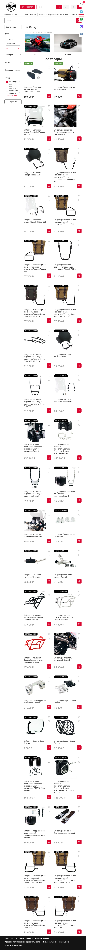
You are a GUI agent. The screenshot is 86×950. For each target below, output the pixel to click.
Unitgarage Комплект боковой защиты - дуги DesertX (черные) (33, 617)
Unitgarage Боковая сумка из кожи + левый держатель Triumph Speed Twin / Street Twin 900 (65, 879)
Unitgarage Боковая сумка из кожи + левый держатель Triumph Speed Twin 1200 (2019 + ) (35, 313)
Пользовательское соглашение (55, 942)
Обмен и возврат (42, 938)
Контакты (8, 938)
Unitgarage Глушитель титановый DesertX (33, 576)
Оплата (29, 938)
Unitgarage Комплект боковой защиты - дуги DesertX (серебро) (63, 617)
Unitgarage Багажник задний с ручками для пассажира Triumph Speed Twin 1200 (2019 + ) (34, 357)
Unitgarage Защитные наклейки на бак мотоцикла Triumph (33, 89)
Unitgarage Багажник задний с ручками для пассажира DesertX (33, 494)
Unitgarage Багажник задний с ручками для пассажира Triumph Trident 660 (65, 268)
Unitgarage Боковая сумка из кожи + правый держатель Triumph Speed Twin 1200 (65, 924)
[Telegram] (81, 12)
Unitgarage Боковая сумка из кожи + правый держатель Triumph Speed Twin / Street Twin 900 (35, 879)
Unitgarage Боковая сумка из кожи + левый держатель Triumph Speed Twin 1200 (35, 924)
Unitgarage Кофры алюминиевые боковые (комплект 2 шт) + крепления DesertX (33, 447)
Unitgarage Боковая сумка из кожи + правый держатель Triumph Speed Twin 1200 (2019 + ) (65, 313)
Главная (27, 32)
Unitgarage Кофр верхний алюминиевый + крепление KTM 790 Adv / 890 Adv (34, 834)
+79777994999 (30, 15)
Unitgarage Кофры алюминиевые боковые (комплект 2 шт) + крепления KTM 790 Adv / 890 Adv (34, 785)
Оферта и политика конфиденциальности (22, 942)
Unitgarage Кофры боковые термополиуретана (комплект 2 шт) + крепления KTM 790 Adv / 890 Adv (64, 787)
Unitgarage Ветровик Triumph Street (62, 355)
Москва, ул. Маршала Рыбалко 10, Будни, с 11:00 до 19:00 (60, 15)
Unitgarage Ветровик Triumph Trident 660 (32, 174)
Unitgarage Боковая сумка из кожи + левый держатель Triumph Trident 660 (65, 223)
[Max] (81, 26)
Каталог (29, 7)
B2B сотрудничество (13, 945)
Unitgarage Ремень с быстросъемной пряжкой (64, 832)
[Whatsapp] (81, 19)
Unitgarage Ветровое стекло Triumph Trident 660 (35, 221)
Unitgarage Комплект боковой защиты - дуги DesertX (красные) (33, 660)
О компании (8, 15)
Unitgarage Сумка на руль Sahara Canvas (64, 88)
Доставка (20, 938)
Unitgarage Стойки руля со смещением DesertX (35, 701)
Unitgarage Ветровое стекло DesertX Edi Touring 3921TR (34, 132)
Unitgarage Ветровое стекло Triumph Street (63, 400)
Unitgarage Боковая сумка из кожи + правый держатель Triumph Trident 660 (35, 268)
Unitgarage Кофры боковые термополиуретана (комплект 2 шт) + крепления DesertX (62, 448)
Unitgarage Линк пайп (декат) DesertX (63, 576)
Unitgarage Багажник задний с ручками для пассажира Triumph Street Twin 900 (34, 402)
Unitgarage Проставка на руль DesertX (64, 535)
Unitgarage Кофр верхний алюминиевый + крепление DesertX (64, 494)
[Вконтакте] (81, 34)
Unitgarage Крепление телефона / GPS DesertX (33, 535)
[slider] (7, 48)
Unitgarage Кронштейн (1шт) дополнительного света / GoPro (64, 132)
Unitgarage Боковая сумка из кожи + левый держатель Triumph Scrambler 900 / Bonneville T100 (65, 177)
